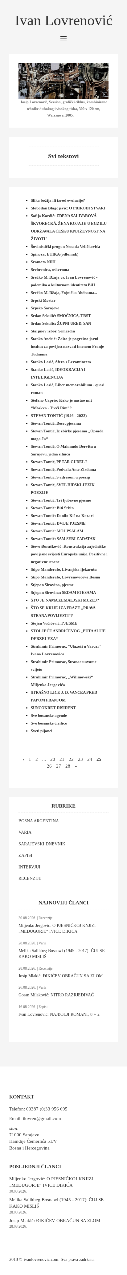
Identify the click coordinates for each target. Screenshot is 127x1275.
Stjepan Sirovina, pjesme (52, 584)
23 (80, 759)
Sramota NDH (43, 262)
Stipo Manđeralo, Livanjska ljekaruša (64, 569)
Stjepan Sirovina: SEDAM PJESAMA (63, 592)
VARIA (24, 832)
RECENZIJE (29, 878)
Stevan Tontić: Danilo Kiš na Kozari (62, 515)
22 (71, 759)
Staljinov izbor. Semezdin (53, 331)
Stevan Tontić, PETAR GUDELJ (59, 461)
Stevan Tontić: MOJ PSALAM (57, 531)
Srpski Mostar (43, 300)
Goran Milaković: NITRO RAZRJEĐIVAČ (56, 995)
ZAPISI (25, 855)
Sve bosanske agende (49, 715)
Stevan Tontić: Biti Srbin (52, 508)
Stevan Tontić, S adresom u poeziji (60, 477)
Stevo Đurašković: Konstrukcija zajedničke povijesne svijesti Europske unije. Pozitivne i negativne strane (69, 554)
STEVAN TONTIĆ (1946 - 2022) (59, 415)
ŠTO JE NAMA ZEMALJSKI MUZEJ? (65, 600)
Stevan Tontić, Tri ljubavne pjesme (61, 500)
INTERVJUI (29, 867)
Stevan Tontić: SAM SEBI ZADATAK (63, 538)
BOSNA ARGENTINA (38, 821)
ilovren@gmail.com (42, 1118)
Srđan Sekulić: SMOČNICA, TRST (61, 315)
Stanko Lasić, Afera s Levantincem (61, 361)
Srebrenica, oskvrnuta (50, 269)
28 (67, 766)
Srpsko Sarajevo (45, 308)
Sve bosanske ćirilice (49, 723)
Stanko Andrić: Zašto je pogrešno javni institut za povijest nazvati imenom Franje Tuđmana (67, 346)
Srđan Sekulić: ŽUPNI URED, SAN (61, 323)
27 (58, 766)
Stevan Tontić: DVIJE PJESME (58, 523)
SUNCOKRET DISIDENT (53, 707)
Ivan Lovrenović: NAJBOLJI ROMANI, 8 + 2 (59, 1014)
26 (49, 766)
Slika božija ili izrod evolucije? (58, 200)
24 (89, 759)
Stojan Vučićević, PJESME (54, 623)
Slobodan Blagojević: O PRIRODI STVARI (68, 208)
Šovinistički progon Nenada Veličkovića (65, 246)
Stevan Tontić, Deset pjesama (56, 423)
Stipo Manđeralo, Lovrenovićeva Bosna (65, 577)
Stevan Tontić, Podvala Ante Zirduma (63, 469)
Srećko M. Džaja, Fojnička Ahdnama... (64, 292)
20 (52, 759)
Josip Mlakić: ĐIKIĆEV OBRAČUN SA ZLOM (60, 976)
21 (61, 759)
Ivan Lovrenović (64, 20)
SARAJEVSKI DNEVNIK (41, 844)
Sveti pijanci (41, 731)
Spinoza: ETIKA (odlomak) (54, 254)
